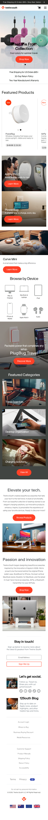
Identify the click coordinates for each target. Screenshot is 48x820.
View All (24, 472)
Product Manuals (24, 754)
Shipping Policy (24, 758)
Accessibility (24, 768)
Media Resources (23, 737)
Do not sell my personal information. (24, 789)
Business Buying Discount (23, 732)
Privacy (23, 779)
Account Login (23, 722)
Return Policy (24, 763)
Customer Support (24, 749)
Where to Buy (23, 727)
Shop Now (24, 59)
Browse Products (24, 517)
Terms (13, 779)
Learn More (13, 184)
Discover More (24, 361)
